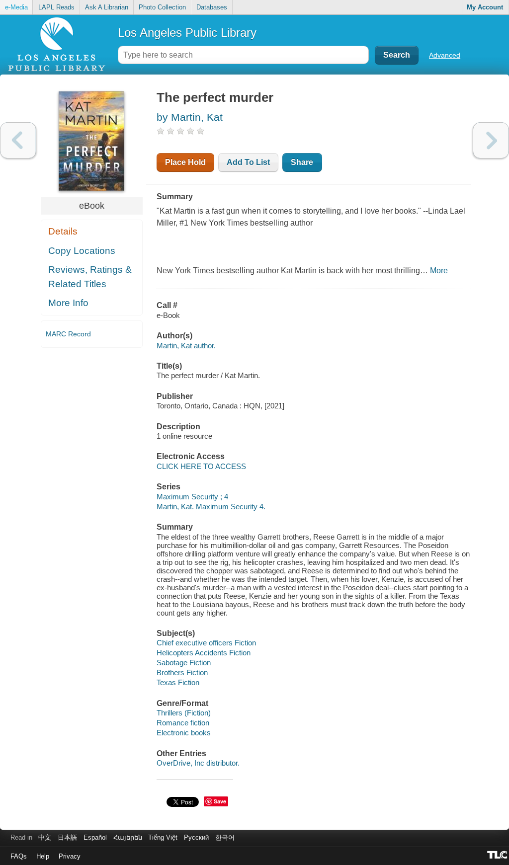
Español (95, 837)
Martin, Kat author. (186, 345)
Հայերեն (127, 837)
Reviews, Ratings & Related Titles (90, 276)
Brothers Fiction (182, 672)
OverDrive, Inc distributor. (198, 763)
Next (491, 140)
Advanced (444, 55)
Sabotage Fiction (184, 662)
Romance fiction (183, 722)
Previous (18, 140)
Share (302, 162)
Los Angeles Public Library (187, 32)
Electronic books (184, 732)
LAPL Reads (56, 7)
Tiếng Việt (162, 837)
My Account (485, 7)
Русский (196, 837)
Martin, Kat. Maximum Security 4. (211, 506)
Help (42, 856)
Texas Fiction (178, 682)
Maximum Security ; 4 (192, 496)
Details (63, 231)
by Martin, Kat (190, 117)
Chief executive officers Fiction (206, 642)
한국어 (225, 837)
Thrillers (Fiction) (184, 712)
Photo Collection (162, 7)
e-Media (16, 7)
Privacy (70, 856)
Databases (211, 7)
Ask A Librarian (106, 7)
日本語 (67, 837)
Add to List (248, 162)
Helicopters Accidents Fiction (204, 652)
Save (220, 801)
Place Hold (185, 162)
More (439, 270)
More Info (68, 303)
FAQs (18, 856)
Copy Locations (81, 250)
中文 (44, 837)
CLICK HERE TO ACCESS (201, 466)
